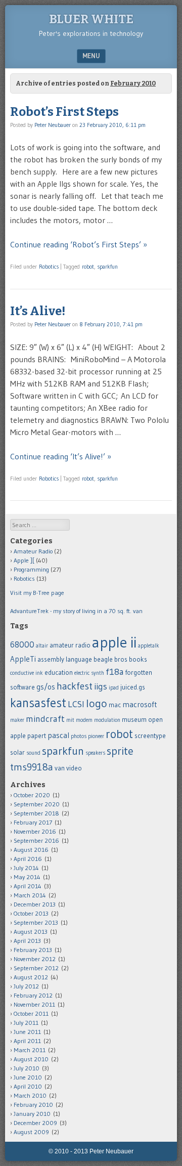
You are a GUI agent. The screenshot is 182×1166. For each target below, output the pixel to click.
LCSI (76, 704)
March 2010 (30, 1095)
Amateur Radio (33, 551)
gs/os (45, 687)
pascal (58, 735)
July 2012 (26, 986)
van (60, 768)
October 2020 (32, 795)
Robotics (49, 266)
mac (115, 705)
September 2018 (36, 813)
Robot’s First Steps (64, 112)
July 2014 (26, 868)
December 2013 (35, 904)
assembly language (64, 659)
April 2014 (27, 886)
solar (17, 752)
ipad (114, 687)
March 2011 (30, 1050)
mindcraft (45, 718)
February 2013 (33, 950)
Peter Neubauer (52, 124)
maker (17, 720)
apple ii (114, 642)
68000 (22, 644)
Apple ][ (24, 560)
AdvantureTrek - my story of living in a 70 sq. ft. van (76, 611)
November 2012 (35, 959)
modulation (107, 720)
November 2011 (34, 1004)
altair (42, 645)
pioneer (96, 736)
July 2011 (26, 1022)
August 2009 (31, 1132)
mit (70, 720)
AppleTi (23, 659)
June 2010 (28, 1077)
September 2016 (36, 840)
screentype (150, 735)
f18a (115, 671)
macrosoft (139, 704)
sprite (120, 751)
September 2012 (36, 968)
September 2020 (37, 804)
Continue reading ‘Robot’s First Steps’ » (78, 244)
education (58, 672)
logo (96, 703)
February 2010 (33, 1104)
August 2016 (31, 849)
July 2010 (26, 1068)
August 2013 (31, 931)
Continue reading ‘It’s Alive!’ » (60, 456)
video (74, 768)
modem (84, 720)
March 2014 (30, 895)
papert (36, 735)
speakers (95, 753)
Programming (31, 569)
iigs (100, 686)
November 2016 (35, 831)
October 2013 (31, 913)
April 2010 (28, 1086)
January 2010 (32, 1113)
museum (134, 719)
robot (88, 266)
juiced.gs (132, 687)
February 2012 (33, 995)
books (138, 659)
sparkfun (107, 266)
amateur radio (70, 645)
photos (78, 736)
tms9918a (31, 767)
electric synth (89, 673)
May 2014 (27, 877)
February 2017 (33, 822)
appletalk (148, 645)
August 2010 (31, 1059)
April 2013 (27, 940)
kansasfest (38, 702)
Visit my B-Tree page (37, 592)
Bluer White (91, 19)
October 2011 (31, 1013)
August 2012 (31, 977)
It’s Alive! (37, 311)
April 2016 (28, 858)
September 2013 (36, 922)
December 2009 (35, 1123)
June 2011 (27, 1031)
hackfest (75, 686)
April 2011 (27, 1041)
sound (33, 753)
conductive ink (26, 673)
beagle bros (110, 659)
